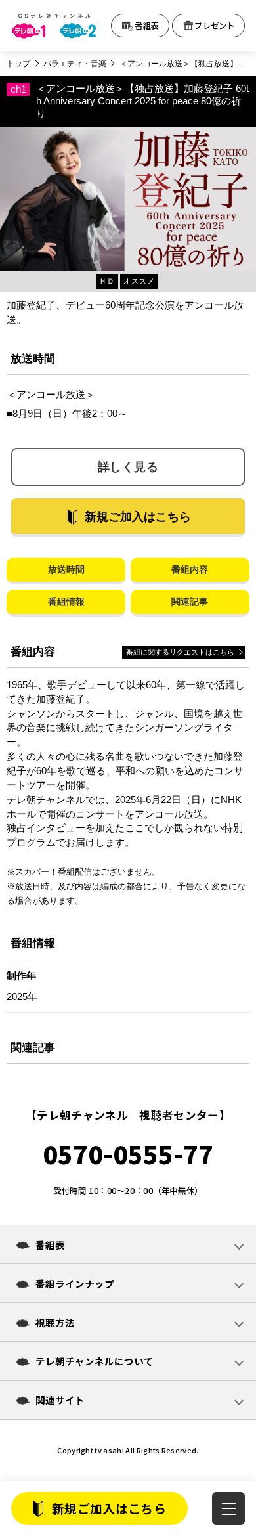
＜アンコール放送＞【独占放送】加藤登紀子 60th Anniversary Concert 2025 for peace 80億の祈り (184, 63)
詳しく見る (128, 466)
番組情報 (66, 602)
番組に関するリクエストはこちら (180, 652)
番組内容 (189, 570)
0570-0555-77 (128, 1154)
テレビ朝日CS (54, 26)
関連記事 (189, 602)
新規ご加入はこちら (109, 1508)
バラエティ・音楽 (74, 63)
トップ (18, 63)
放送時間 (66, 570)
